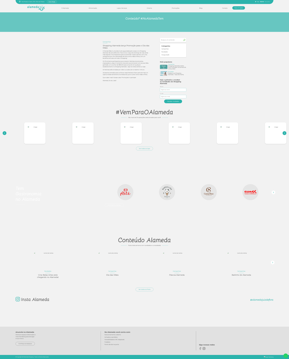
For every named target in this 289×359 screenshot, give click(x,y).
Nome (161, 86)
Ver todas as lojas (144, 148)
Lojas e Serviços (122, 8)
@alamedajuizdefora (261, 299)
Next (284, 133)
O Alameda (65, 8)
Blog (200, 8)
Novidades (164, 52)
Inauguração (165, 55)
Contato (225, 8)
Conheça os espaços (25, 343)
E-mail (161, 93)
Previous (4, 133)
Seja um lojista (238, 8)
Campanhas (165, 49)
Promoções (175, 8)
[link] (36, 8)
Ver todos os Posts (145, 289)
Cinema (149, 8)
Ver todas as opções (114, 205)
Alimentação (93, 8)
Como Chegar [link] (51, 1)
